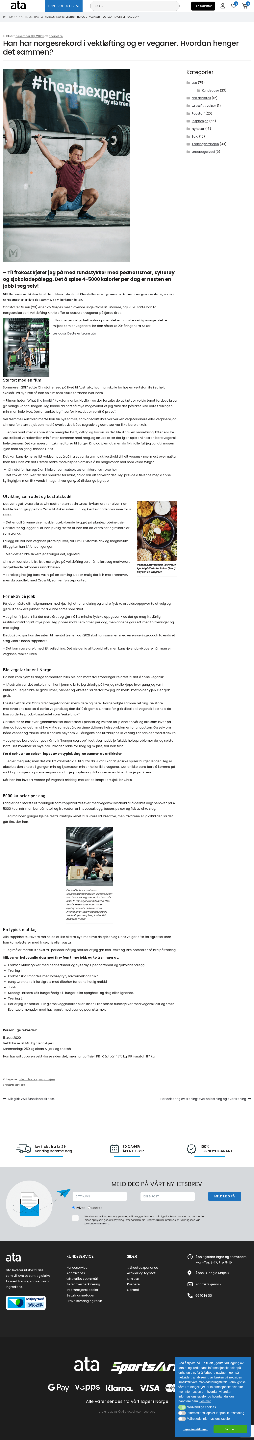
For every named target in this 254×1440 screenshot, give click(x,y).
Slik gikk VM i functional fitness (31, 1099)
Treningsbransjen (205, 144)
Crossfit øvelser (204, 105)
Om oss (133, 1278)
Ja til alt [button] (230, 1429)
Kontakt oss (75, 1273)
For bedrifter (203, 6)
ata (194, 82)
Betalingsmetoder (80, 1295)
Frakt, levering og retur (84, 1301)
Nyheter (198, 128)
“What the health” (40, 400)
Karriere (133, 1284)
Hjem (10, 16)
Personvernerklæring (83, 1284)
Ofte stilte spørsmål (82, 1278)
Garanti (133, 1290)
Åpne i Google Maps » (212, 1273)
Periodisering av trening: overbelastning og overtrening (203, 1099)
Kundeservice (77, 1267)
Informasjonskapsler (82, 1290)
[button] (182, 1407)
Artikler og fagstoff (142, 1273)
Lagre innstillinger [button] (195, 1429)
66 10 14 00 (203, 1295)
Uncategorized (203, 151)
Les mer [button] (205, 1401)
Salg (195, 136)
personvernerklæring (97, 1223)
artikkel (20, 1085)
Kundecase (210, 90)
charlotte (56, 36)
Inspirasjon (200, 121)
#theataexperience (142, 1267)
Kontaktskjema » (208, 1284)
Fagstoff (198, 113)
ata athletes (24, 16)
